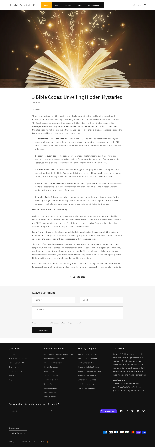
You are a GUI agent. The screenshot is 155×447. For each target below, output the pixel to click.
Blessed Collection (50, 375)
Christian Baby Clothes (87, 380)
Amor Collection (49, 397)
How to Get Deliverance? (18, 358)
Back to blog (79, 276)
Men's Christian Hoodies (87, 358)
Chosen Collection (50, 380)
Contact (12, 354)
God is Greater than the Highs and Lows (58, 354)
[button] (134, 5)
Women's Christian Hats (87, 375)
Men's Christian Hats (86, 363)
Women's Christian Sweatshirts (90, 371)
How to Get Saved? (16, 363)
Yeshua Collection (50, 388)
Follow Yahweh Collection (53, 358)
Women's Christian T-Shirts (88, 367)
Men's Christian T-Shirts (87, 354)
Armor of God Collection (52, 363)
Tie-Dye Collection (50, 384)
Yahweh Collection (50, 371)
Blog (10, 380)
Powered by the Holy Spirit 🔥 (39, 442)
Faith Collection (49, 392)
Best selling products (86, 388)
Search (11, 375)
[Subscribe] (51, 411)
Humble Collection (50, 367)
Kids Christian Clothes (86, 384)
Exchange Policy (15, 371)
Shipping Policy (15, 367)
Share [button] (37, 109)
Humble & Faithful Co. (21, 442)
